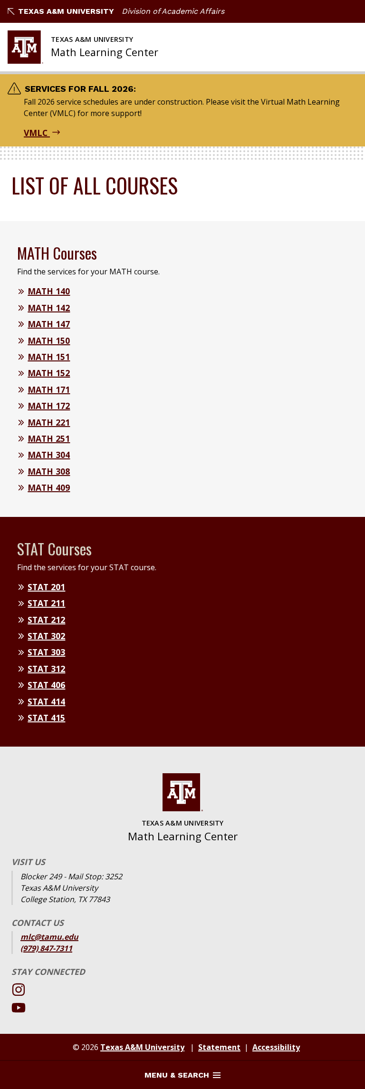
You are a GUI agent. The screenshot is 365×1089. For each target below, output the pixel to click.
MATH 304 (49, 454)
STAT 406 (46, 684)
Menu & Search (176, 1074)
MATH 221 (49, 422)
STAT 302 (46, 636)
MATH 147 (49, 324)
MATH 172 (49, 405)
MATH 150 (49, 340)
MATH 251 (49, 438)
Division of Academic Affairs (173, 11)
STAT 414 (46, 701)
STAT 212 (46, 619)
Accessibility (276, 1047)
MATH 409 (49, 487)
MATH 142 (49, 307)
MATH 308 (49, 471)
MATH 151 (49, 356)
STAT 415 (46, 717)
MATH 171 (49, 389)
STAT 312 (46, 668)
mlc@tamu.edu (49, 937)
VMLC (37, 132)
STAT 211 (46, 603)
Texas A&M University (66, 11)
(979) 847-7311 (46, 948)
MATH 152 (49, 373)
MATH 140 (49, 291)
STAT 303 (46, 652)
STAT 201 (46, 587)
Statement (219, 1047)
